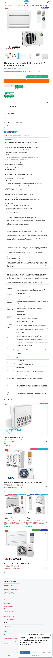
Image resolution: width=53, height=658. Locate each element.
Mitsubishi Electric (12, 125)
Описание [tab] (6, 135)
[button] (50, 634)
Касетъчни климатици (9, 614)
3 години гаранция (10, 127)
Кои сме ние (7, 626)
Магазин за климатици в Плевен (12, 588)
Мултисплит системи (9, 619)
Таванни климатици (9, 608)
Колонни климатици (9, 616)
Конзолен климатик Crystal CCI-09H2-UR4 (13, 437)
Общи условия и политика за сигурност (13, 638)
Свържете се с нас (21, 106)
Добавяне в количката (38, 76)
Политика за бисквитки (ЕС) (11, 641)
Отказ (35, 652)
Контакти (6, 631)
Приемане (24, 652)
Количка (6, 643)
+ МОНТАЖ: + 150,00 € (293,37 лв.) (11, 76)
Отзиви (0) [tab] (26, 135)
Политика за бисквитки (35, 655)
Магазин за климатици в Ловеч (11, 589)
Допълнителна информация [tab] (16, 135)
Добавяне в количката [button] (46, 441)
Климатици (10, 5)
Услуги (5, 629)
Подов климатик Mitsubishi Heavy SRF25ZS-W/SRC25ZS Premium (18, 563)
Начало (5, 5)
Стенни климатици (8, 606)
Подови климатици (17, 5)
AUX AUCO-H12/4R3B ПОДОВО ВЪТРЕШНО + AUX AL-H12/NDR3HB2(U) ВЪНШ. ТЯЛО (23, 482)
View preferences (46, 652)
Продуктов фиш (9, 85)
